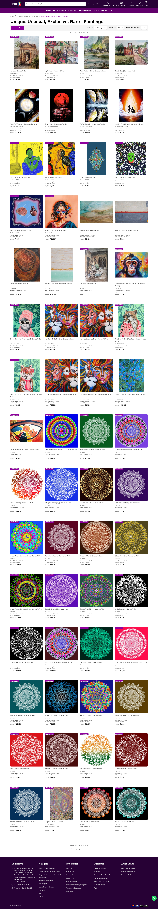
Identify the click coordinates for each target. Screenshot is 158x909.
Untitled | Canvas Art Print (88, 283)
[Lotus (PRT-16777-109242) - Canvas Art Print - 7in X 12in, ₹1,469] (96, 158)
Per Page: (112, 28)
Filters (18, 28)
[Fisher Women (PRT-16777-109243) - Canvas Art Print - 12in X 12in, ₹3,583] (26, 158)
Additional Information (46, 880)
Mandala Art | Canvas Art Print (89, 822)
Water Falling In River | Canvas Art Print (92, 71)
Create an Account (100, 868)
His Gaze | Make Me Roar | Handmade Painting (60, 394)
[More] (65, 10)
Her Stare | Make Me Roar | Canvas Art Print (59, 339)
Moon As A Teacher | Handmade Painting (23, 124)
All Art (96, 10)
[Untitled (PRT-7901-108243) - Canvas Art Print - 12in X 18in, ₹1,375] (96, 265)
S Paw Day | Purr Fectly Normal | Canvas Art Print (26, 339)
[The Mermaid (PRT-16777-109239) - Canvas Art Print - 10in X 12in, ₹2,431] (61, 158)
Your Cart (97, 871)
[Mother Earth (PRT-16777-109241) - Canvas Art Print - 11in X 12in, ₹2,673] (131, 158)
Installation (69, 891)
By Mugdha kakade (50, 824)
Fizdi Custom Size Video (47, 868)
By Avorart (82, 233)
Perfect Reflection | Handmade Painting (92, 124)
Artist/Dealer (127, 864)
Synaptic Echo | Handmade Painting (126, 230)
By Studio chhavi (49, 233)
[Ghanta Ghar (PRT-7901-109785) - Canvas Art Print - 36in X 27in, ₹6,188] (131, 52)
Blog (40, 893)
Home (48, 10)
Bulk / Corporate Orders (101, 881)
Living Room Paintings (46, 887)
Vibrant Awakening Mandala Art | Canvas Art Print (61, 449)
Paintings (42, 890)
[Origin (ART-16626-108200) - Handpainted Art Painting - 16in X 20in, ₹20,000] (26, 265)
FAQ (95, 888)
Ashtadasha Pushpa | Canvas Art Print (92, 449)
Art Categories (58, 10)
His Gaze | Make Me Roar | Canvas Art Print (94, 339)
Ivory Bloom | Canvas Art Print (19, 768)
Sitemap (41, 897)
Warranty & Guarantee (73, 888)
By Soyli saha (14, 73)
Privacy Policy (71, 878)
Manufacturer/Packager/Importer (76, 885)
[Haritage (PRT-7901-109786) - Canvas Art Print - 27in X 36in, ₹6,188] (26, 52)
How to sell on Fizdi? (128, 868)
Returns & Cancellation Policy (103, 875)
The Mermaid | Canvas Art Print (55, 177)
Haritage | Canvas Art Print (18, 71)
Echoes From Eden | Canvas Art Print (92, 503)
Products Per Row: (133, 28)
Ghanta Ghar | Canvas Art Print (125, 71)
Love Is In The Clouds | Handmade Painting (129, 124)
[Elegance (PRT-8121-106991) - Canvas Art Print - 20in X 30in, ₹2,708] (61, 803)
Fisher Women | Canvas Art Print (20, 177)
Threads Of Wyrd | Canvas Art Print (91, 556)
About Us (69, 868)
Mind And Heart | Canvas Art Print (21, 230)
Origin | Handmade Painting (19, 283)
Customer (99, 864)
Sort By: (90, 28)
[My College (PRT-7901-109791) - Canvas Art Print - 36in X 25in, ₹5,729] (61, 52)
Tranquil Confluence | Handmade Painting (58, 283)
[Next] (93, 849)
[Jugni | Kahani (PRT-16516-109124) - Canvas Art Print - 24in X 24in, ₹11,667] (61, 211)
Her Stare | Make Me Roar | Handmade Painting (95, 394)
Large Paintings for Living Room (49, 871)
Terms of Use (70, 875)
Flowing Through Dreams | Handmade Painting (130, 394)
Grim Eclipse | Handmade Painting (56, 124)
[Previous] (64, 849)
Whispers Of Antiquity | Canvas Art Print (57, 503)
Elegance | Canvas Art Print (54, 822)
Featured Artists (85, 10)
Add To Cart (25, 85)
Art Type (71, 10)
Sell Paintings (106, 10)
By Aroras (12, 452)
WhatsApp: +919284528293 (23, 888)
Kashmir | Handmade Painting (89, 230)
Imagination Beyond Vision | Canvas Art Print (24, 449)
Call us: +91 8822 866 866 (22, 885)
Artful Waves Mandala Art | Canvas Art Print (129, 449)
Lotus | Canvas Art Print (87, 177)
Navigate (43, 864)
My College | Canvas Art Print (54, 71)
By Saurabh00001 (15, 180)
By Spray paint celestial (16, 126)
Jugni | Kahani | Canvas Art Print (55, 230)
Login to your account (128, 871)
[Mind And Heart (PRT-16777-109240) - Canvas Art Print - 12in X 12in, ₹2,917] (26, 211)
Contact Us (70, 871)
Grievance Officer (72, 881)
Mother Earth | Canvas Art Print (125, 177)
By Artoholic (118, 288)
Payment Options (99, 885)
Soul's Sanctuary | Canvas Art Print (21, 503)
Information (72, 864)
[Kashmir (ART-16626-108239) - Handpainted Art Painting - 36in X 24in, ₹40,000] (96, 211)
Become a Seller (126, 875)
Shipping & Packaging (101, 878)
